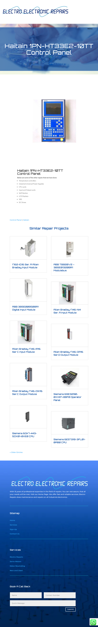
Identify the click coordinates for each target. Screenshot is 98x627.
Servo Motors (15, 561)
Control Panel (16, 220)
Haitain (26, 220)
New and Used (16, 570)
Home (12, 520)
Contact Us (14, 534)
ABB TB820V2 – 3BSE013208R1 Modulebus (64, 267)
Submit (70, 609)
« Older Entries (16, 452)
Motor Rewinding (17, 566)
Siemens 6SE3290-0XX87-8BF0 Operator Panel (67, 397)
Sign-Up (13, 529)
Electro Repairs (16, 557)
